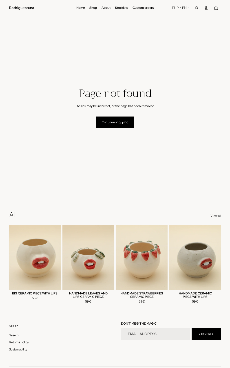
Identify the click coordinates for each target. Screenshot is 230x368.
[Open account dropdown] (206, 8)
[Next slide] (110, 258)
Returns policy (19, 342)
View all (215, 216)
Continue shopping (115, 122)
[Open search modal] (197, 8)
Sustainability (18, 349)
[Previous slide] (65, 258)
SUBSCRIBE (206, 334)
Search (14, 335)
